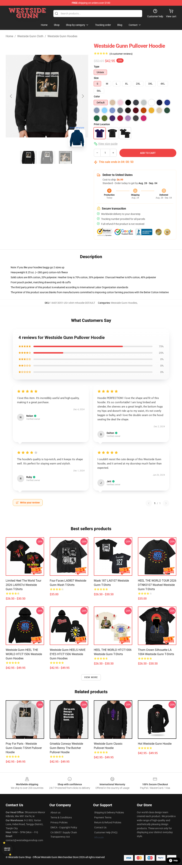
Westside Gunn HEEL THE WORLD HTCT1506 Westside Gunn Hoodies (24, 654)
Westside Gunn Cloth (30, 36)
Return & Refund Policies (107, 822)
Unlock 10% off (7, 849)
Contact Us (100, 827)
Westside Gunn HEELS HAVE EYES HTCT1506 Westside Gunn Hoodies (67, 654)
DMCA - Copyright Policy (63, 827)
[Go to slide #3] (65, 157)
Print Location (102, 124)
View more (91, 677)
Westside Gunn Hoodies (62, 36)
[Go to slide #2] (46, 157)
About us (55, 812)
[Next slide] (82, 96)
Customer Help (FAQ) (105, 832)
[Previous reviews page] (149, 503)
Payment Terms (102, 817)
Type (96, 66)
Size (96, 78)
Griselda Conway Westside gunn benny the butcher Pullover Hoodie (66, 748)
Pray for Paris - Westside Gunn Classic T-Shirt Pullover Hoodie (24, 748)
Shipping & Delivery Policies (109, 812)
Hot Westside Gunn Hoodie (155, 743)
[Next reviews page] (166, 503)
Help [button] (175, 860)
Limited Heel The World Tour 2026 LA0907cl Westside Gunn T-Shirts (23, 585)
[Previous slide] (11, 96)
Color (97, 96)
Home (9, 36)
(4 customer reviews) (121, 53)
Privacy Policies (59, 822)
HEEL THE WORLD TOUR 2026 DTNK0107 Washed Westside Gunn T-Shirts (157, 585)
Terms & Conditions (61, 817)
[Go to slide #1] (28, 157)
